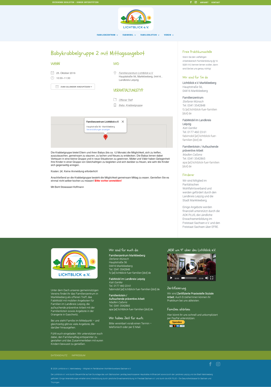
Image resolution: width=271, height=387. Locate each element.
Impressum (78, 355)
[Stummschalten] (206, 278)
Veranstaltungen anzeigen (98, 129)
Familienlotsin (59, 311)
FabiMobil (128, 35)
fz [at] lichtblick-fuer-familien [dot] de (130, 272)
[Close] (123, 121)
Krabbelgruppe (134, 105)
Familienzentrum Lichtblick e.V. (136, 73)
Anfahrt (204, 3)
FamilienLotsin (149, 35)
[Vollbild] (211, 278)
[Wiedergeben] (171, 278)
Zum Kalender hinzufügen (75, 87)
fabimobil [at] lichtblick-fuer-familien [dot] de (134, 289)
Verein (167, 35)
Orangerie (56, 314)
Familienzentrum (106, 35)
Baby (122, 105)
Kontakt (216, 3)
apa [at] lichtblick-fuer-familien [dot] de (131, 309)
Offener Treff (126, 100)
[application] (191, 267)
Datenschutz (59, 355)
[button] (106, 137)
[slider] (189, 278)
